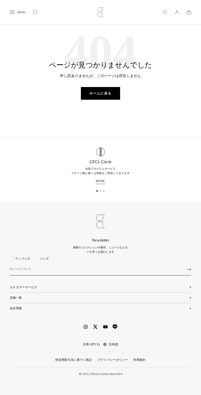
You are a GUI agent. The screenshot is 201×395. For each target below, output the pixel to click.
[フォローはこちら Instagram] (86, 327)
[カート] (189, 12)
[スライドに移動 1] (97, 191)
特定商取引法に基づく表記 (73, 360)
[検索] (35, 12)
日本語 (113, 344)
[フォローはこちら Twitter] (95, 327)
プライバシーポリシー (113, 360)
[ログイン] (177, 12)
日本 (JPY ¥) (91, 344)
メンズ (44, 258)
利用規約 (139, 360)
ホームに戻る (100, 93)
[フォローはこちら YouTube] (105, 327)
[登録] (189, 269)
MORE (100, 181)
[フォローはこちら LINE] (115, 326)
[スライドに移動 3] (104, 191)
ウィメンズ (22, 258)
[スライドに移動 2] (100, 191)
